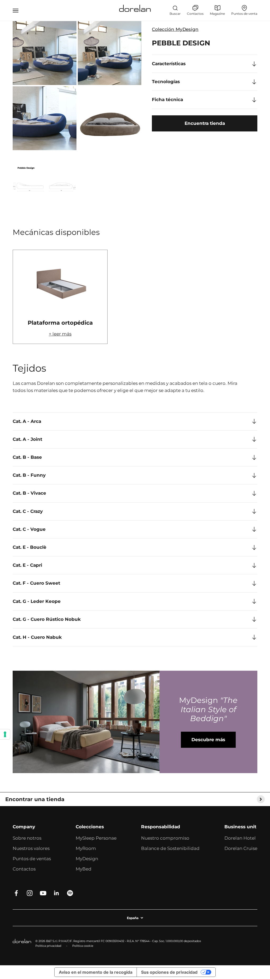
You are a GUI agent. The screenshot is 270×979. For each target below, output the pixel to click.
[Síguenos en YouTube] (43, 893)
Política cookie (82, 946)
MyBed (83, 869)
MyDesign (87, 858)
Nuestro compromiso (165, 838)
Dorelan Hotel (240, 838)
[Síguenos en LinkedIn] (56, 893)
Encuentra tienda (205, 123)
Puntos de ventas (32, 858)
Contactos (24, 869)
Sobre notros (27, 838)
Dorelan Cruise (240, 848)
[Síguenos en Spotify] (70, 893)
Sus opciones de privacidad (169, 972)
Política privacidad (48, 946)
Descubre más (208, 739)
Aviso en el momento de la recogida (95, 972)
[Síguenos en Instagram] (29, 893)
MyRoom (86, 848)
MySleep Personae (96, 838)
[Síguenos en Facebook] (16, 893)
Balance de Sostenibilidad (170, 848)
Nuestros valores (31, 848)
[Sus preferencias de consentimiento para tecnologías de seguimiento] (5, 734)
